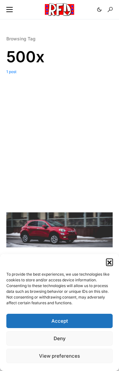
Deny (60, 338)
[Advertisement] (59, 137)
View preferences (59, 356)
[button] (109, 262)
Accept (59, 321)
